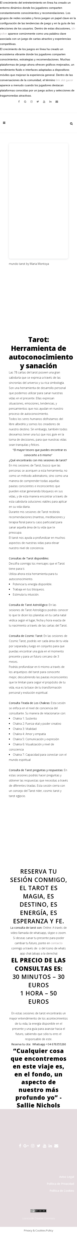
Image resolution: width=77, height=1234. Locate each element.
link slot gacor (64, 80)
